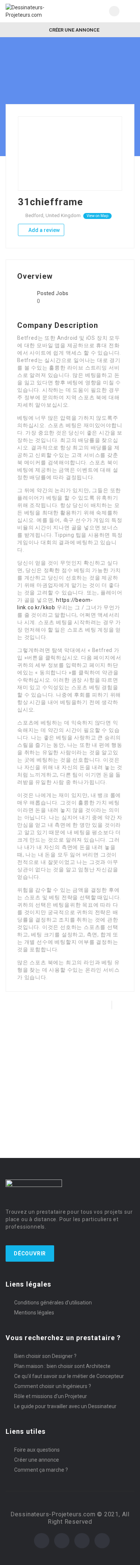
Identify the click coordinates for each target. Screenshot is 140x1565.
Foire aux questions (37, 1450)
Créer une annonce (73, 30)
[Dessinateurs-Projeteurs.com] (38, 11)
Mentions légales (34, 1313)
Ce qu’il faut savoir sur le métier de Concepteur (69, 1376)
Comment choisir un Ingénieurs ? (52, 1386)
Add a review (43, 230)
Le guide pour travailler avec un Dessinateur (65, 1406)
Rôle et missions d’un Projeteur (50, 1396)
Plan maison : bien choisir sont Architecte (62, 1366)
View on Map (97, 216)
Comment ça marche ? (41, 1470)
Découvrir (30, 1253)
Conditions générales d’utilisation (53, 1303)
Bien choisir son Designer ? (45, 1356)
